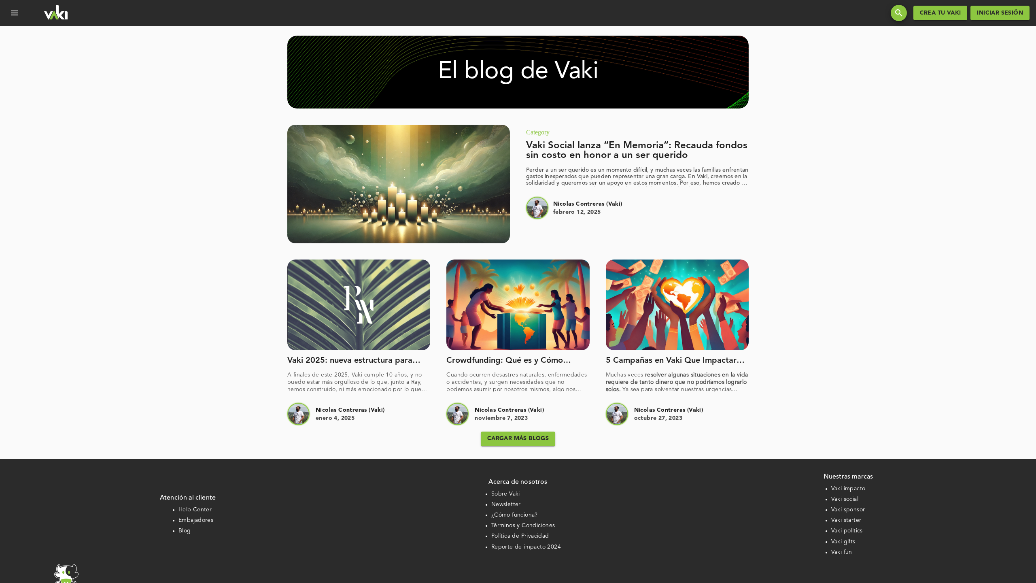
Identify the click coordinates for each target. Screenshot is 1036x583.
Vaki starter (846, 520)
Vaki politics (847, 531)
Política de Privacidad (520, 536)
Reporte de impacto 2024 (526, 547)
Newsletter (506, 504)
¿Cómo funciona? (514, 515)
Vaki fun (841, 552)
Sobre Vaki (505, 494)
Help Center (195, 510)
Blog (184, 531)
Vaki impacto (848, 489)
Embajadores (195, 520)
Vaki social (844, 499)
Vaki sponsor (848, 510)
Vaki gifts (843, 542)
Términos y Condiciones (523, 525)
